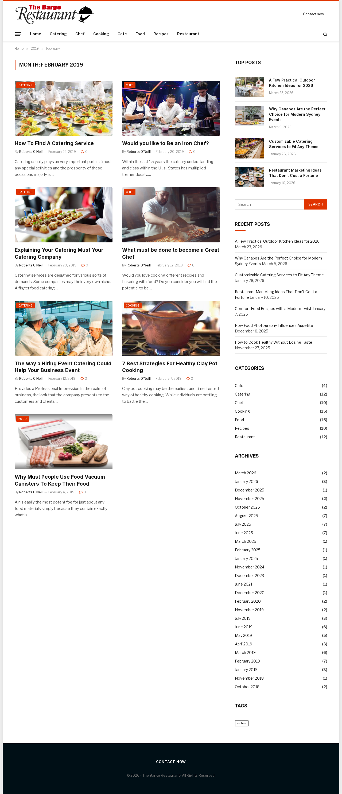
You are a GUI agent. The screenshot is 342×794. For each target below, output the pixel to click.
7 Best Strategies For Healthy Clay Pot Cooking (169, 367)
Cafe (122, 34)
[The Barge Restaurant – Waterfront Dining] (55, 14)
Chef (80, 34)
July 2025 (243, 524)
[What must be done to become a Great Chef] (171, 214)
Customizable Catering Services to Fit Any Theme (293, 144)
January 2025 (246, 558)
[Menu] (18, 34)
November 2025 (249, 498)
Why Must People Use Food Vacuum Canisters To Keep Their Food (60, 480)
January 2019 (246, 669)
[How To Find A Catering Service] (63, 108)
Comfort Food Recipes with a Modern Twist (273, 308)
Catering (58, 34)
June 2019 (243, 627)
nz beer (241, 723)
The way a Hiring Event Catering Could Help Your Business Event (63, 367)
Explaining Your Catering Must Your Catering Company (59, 253)
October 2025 (247, 507)
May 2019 (243, 635)
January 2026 (246, 481)
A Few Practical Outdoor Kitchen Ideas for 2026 (292, 83)
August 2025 (246, 515)
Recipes (161, 34)
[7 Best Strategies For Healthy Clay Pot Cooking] (171, 328)
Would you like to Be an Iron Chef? (165, 143)
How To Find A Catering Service (54, 143)
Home (35, 34)
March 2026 (245, 473)
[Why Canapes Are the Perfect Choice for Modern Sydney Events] (249, 116)
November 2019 (249, 609)
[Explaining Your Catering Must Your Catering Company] (63, 214)
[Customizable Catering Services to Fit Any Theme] (249, 148)
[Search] (324, 34)
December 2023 (249, 575)
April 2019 (243, 644)
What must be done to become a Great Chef (170, 253)
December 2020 (250, 592)
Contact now (313, 14)
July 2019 (243, 618)
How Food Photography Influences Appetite (274, 325)
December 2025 (249, 490)
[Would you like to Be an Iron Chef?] (171, 108)
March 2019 (245, 652)
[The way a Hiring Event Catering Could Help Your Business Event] (63, 328)
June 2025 (244, 532)
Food (140, 34)
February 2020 (248, 601)
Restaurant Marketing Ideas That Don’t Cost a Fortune (295, 173)
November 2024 (249, 567)
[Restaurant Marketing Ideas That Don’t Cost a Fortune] (249, 177)
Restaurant (188, 34)
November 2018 (249, 678)
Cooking (101, 34)
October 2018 (247, 686)
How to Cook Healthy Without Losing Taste (273, 342)
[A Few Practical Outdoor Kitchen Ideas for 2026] (249, 87)
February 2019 (247, 661)
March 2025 (245, 541)
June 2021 (243, 584)
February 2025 (248, 550)
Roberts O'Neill (31, 152)
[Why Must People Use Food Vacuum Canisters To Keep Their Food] (63, 441)
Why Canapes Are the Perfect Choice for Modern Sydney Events (297, 114)
